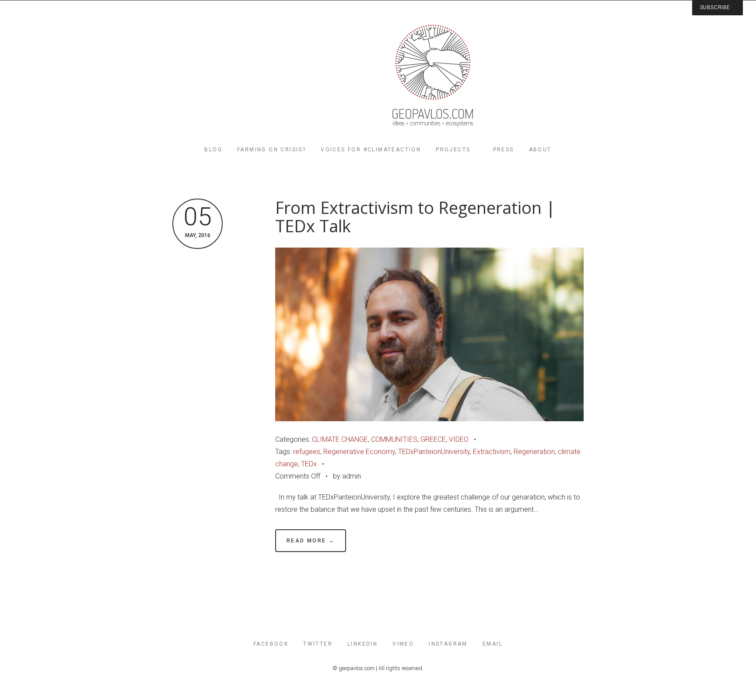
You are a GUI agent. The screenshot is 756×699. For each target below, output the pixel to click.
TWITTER (317, 644)
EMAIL (493, 644)
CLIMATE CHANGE (340, 439)
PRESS (503, 150)
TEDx (309, 464)
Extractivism (492, 451)
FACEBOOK (270, 644)
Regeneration (534, 451)
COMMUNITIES (394, 439)
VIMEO (403, 644)
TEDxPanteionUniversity (434, 451)
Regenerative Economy (359, 451)
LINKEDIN (362, 644)
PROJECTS (453, 150)
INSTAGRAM (448, 644)
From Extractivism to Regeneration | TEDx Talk (415, 216)
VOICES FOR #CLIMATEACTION (371, 150)
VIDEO (459, 439)
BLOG (213, 150)
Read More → (311, 541)
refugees (306, 451)
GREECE (433, 439)
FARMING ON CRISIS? (271, 150)
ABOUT (540, 150)
